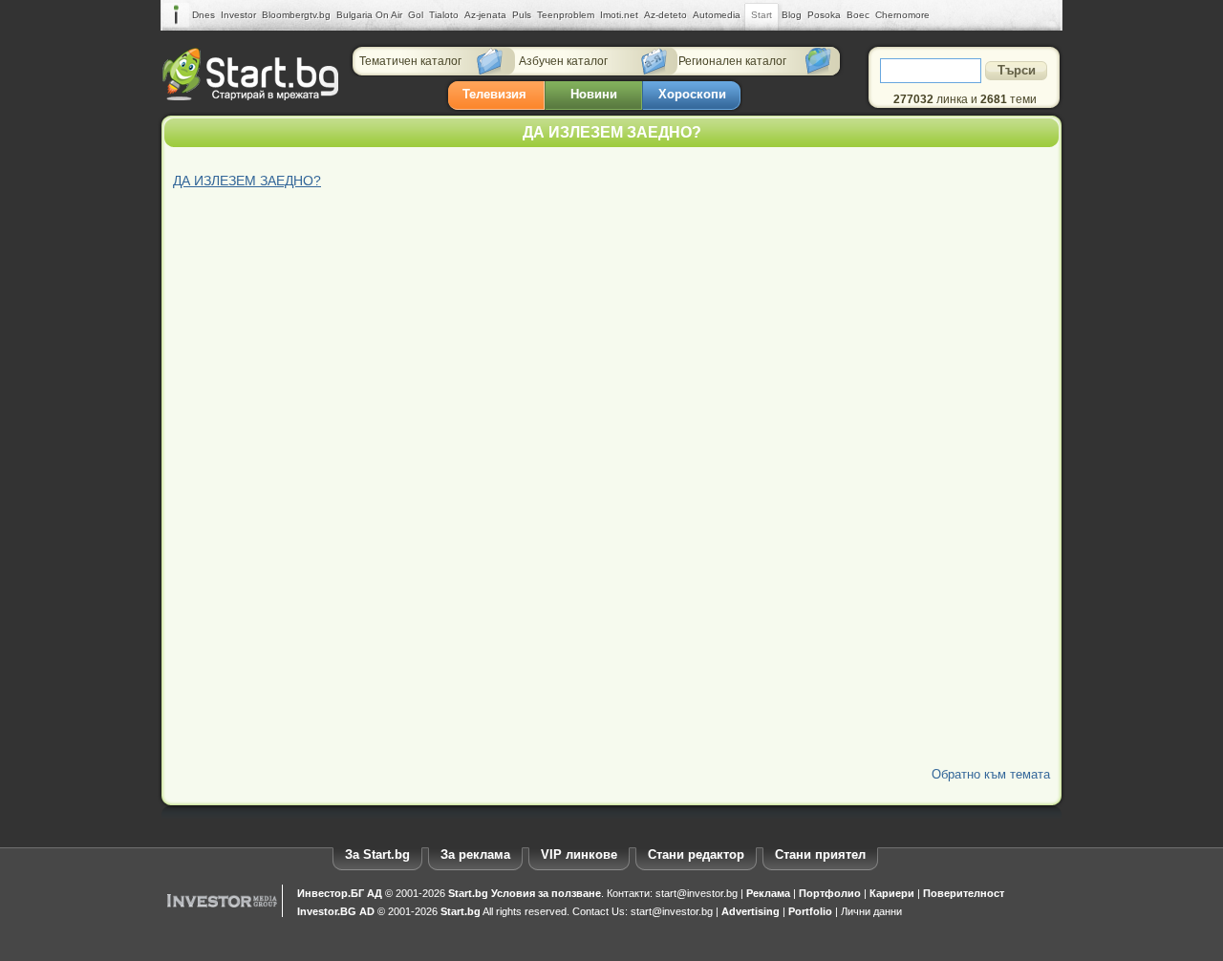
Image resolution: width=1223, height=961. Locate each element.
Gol (415, 15)
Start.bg (468, 893)
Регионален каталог (732, 61)
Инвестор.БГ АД (339, 893)
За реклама (475, 854)
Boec (858, 15)
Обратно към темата (991, 774)
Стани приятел (820, 854)
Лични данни (871, 911)
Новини (593, 94)
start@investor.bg (696, 893)
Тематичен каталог (410, 61)
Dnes (203, 15)
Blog (792, 15)
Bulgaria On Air (369, 15)
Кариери (891, 893)
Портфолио (830, 893)
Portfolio (810, 911)
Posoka (824, 15)
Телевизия (494, 94)
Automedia (716, 15)
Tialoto (444, 15)
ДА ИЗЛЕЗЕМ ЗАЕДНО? (247, 180)
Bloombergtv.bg (296, 15)
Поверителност (963, 893)
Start (761, 15)
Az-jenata (485, 15)
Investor (238, 15)
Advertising (750, 911)
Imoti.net (619, 15)
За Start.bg (377, 854)
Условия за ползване (546, 893)
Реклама (768, 893)
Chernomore (902, 15)
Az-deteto (665, 15)
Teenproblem (565, 15)
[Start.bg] (250, 96)
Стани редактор (696, 854)
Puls (521, 15)
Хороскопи (692, 94)
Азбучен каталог (563, 61)
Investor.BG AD (336, 911)
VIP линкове (579, 854)
